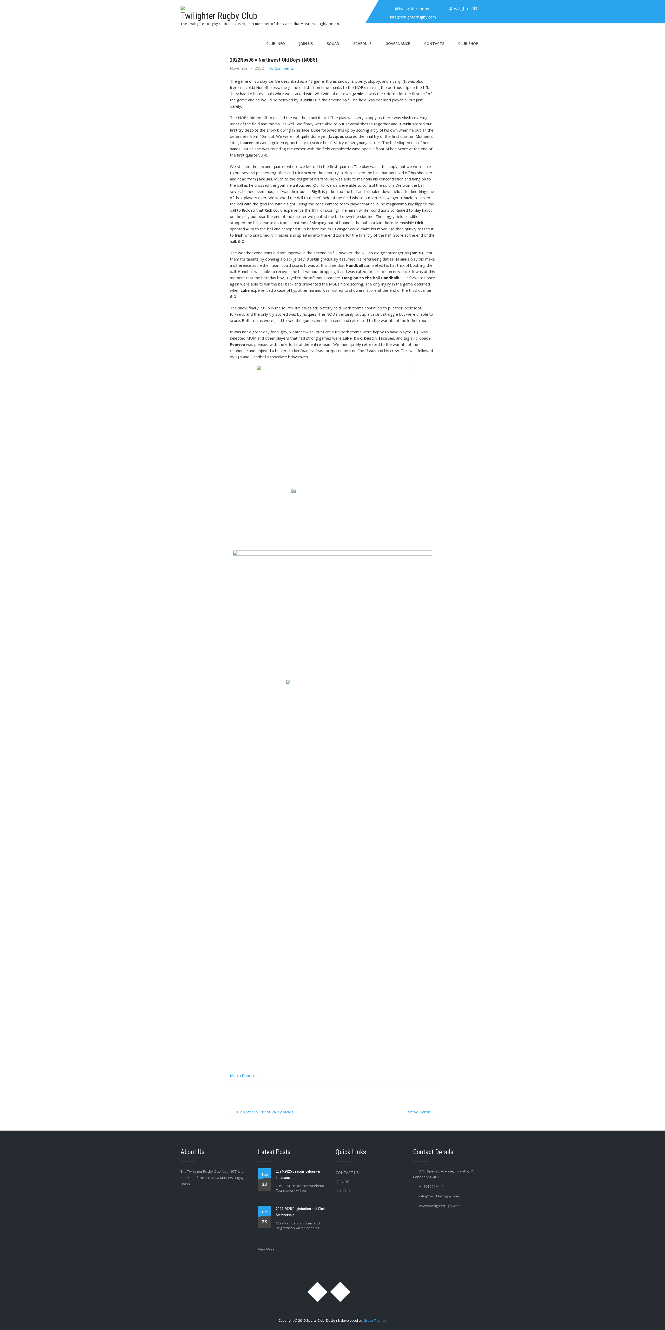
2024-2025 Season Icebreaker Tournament (298, 1174)
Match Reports (243, 1075)
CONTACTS (434, 43)
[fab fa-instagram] (385, 8)
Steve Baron (421, 1111)
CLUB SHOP (468, 43)
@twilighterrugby (412, 8)
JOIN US (306, 43)
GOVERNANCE (397, 43)
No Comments (281, 68)
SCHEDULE (362, 43)
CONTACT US (347, 1172)
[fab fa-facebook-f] (439, 8)
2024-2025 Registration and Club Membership (300, 1211)
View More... (267, 1249)
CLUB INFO (275, 43)
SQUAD (333, 43)
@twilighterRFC (463, 8)
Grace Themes (375, 1320)
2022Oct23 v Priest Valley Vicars (262, 1111)
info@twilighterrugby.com (413, 17)
